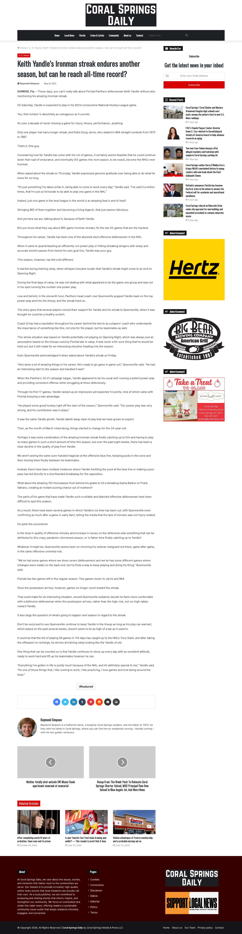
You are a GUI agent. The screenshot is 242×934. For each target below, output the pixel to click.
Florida (82, 35)
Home (57, 35)
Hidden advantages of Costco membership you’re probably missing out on (133, 839)
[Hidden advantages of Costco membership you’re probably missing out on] (134, 822)
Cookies (94, 879)
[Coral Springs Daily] (121, 15)
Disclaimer (96, 890)
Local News (69, 35)
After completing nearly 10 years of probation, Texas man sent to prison (33, 839)
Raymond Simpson (29, 83)
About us (127, 35)
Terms (93, 912)
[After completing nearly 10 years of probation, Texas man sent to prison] (38, 822)
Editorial (94, 901)
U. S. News (35, 47)
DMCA (94, 896)
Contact (139, 35)
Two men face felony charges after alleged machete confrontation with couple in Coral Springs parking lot (202, 151)
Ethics (93, 907)
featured (87, 686)
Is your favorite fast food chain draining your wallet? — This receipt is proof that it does (86, 839)
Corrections (97, 885)
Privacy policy (205, 927)
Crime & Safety (97, 35)
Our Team (190, 927)
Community (114, 35)
